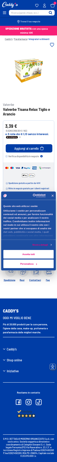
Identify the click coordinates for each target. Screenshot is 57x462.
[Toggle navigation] (4, 12)
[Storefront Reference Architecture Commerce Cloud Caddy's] (10, 4)
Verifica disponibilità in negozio (23, 156)
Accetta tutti (28, 254)
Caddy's (9, 38)
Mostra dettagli (40, 245)
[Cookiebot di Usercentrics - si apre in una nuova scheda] (33, 196)
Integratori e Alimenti (39, 38)
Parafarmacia (20, 38)
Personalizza (26, 264)
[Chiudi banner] (53, 196)
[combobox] (32, 13)
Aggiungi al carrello (26, 148)
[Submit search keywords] (50, 12)
